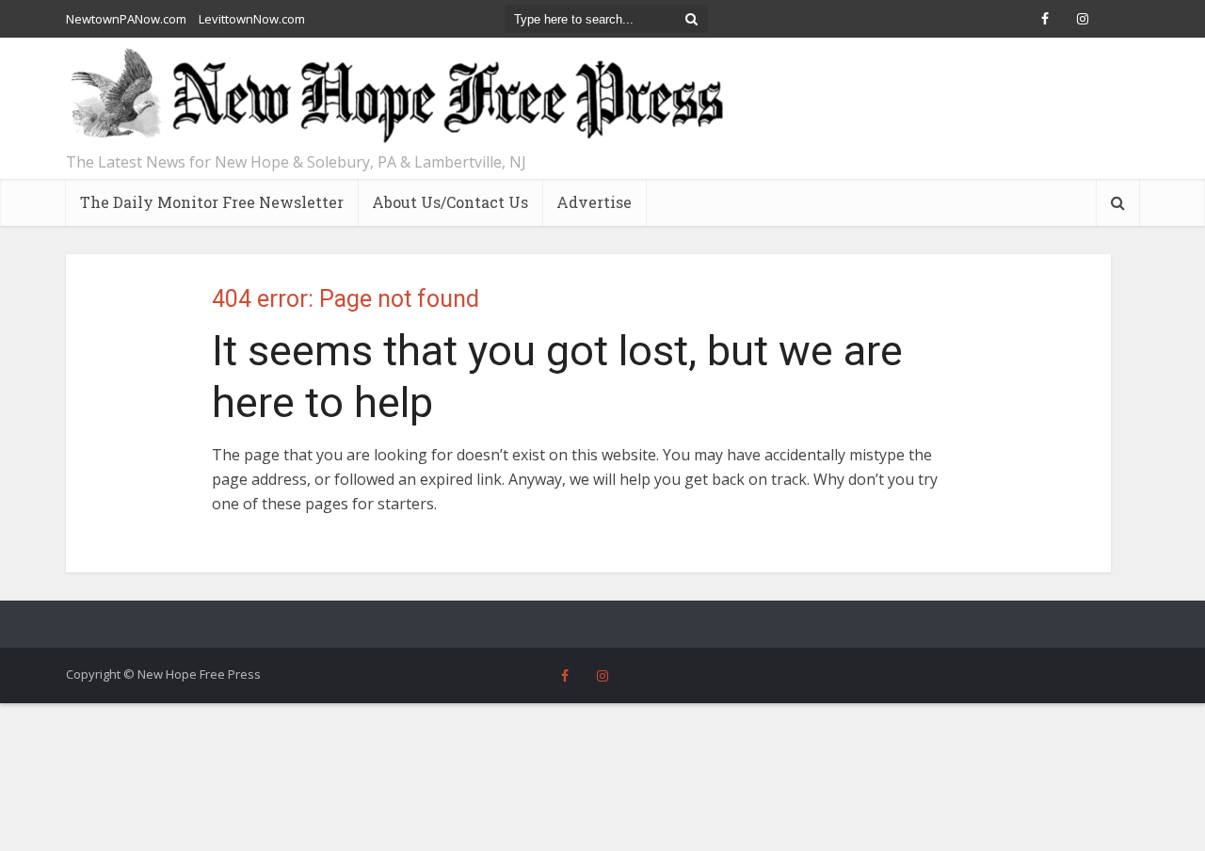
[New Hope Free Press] (395, 96)
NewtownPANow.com (126, 18)
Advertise (594, 202)
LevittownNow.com (252, 18)
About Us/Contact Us (450, 202)
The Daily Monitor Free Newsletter (212, 202)
